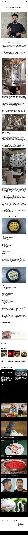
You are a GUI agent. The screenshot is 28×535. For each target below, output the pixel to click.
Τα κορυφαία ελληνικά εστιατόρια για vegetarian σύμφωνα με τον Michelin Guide (24, 360)
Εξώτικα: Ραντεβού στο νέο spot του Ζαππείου (6, 456)
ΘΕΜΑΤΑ (22, 358)
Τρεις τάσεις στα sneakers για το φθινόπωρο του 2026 (7, 437)
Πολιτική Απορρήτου (21, 524)
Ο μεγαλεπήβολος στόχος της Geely (5, 399)
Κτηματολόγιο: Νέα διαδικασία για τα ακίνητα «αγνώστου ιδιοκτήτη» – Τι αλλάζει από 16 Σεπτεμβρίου (21, 378)
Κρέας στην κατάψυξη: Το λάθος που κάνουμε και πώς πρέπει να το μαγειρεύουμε (15, 333)
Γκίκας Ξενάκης (6, 340)
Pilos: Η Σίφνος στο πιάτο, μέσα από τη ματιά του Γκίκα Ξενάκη (3, 360)
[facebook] (7, 343)
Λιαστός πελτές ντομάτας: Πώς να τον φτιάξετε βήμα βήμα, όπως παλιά (9, 475)
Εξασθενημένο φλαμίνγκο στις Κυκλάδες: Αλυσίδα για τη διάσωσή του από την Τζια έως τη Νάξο (12, 513)
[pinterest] (9, 343)
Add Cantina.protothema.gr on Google (13, 42)
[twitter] (11, 343)
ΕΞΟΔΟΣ (2, 358)
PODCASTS (9, 358)
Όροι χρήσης (20, 523)
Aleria (2, 340)
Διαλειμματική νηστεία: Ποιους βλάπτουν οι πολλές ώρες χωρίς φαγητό (9, 418)
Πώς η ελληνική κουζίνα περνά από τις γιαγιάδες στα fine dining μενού (10, 360)
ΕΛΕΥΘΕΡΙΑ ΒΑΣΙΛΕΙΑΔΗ (11, 9)
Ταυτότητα (19, 526)
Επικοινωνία (20, 525)
